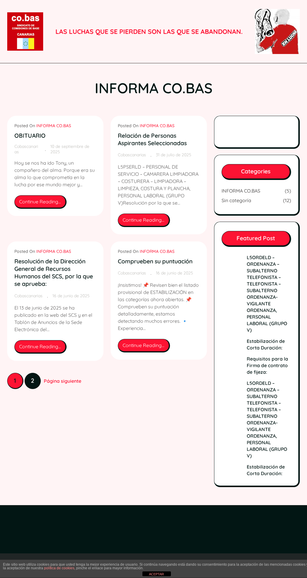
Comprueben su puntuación (155, 261)
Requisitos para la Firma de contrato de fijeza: (267, 365)
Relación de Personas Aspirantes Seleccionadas (152, 139)
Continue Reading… (43, 203)
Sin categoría (236, 200)
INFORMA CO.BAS (53, 125)
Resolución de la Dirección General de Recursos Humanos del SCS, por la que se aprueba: (53, 272)
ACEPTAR (156, 574)
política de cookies (59, 568)
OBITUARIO (30, 135)
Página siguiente (62, 381)
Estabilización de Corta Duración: (266, 344)
